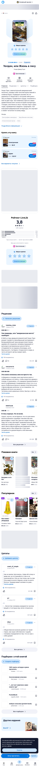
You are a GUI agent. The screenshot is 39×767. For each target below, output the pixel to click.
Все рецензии (18, 444)
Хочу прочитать (13, 756)
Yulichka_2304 (11, 325)
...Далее (9, 746)
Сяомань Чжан (6, 523)
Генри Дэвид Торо (19, 69)
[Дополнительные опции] (27, 756)
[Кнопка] (12, 459)
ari (8, 598)
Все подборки (18, 711)
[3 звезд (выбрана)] (14, 62)
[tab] (4, 86)
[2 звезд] (15, 49)
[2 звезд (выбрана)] (12, 62)
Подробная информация (10, 126)
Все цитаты (18, 649)
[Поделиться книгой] (36, 13)
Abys (9, 622)
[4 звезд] (23, 49)
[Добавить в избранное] (32, 13)
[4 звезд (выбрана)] (16, 62)
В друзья (31, 326)
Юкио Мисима (33, 521)
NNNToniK (9, 406)
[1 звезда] (12, 49)
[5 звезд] (26, 49)
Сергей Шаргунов (21, 521)
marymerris (10, 367)
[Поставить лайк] (2, 361)
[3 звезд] (19, 49)
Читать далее (5, 354)
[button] (19, 31)
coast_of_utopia (12, 566)
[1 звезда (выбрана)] (11, 62)
